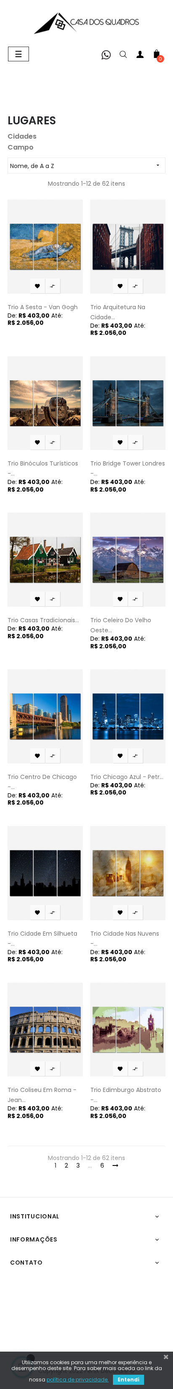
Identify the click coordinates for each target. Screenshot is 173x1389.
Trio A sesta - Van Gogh (43, 307)
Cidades (22, 136)
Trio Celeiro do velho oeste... (120, 625)
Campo (21, 147)
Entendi (128, 1379)
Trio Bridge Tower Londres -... (127, 468)
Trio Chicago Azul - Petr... (126, 777)
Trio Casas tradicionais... (43, 620)
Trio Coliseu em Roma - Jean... (42, 1095)
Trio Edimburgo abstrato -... (125, 1095)
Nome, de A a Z (85, 166)
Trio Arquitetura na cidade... (117, 312)
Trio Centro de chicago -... (42, 782)
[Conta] (139, 56)
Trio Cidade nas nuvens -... (124, 938)
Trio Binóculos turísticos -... (43, 468)
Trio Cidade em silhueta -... (42, 938)
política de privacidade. (78, 1379)
